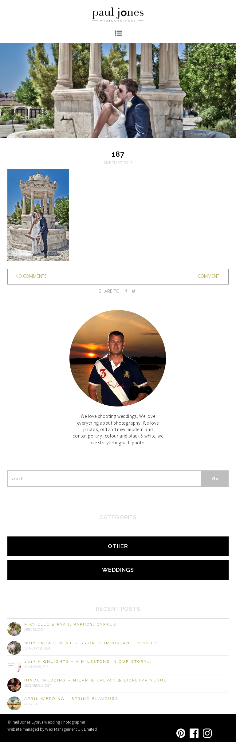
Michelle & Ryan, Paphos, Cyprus (70, 624)
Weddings (118, 570)
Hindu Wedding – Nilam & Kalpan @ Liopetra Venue (95, 680)
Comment (208, 276)
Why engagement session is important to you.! (90, 643)
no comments (31, 276)
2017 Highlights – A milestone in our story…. (88, 661)
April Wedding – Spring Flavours (71, 699)
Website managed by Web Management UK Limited (52, 729)
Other (118, 546)
